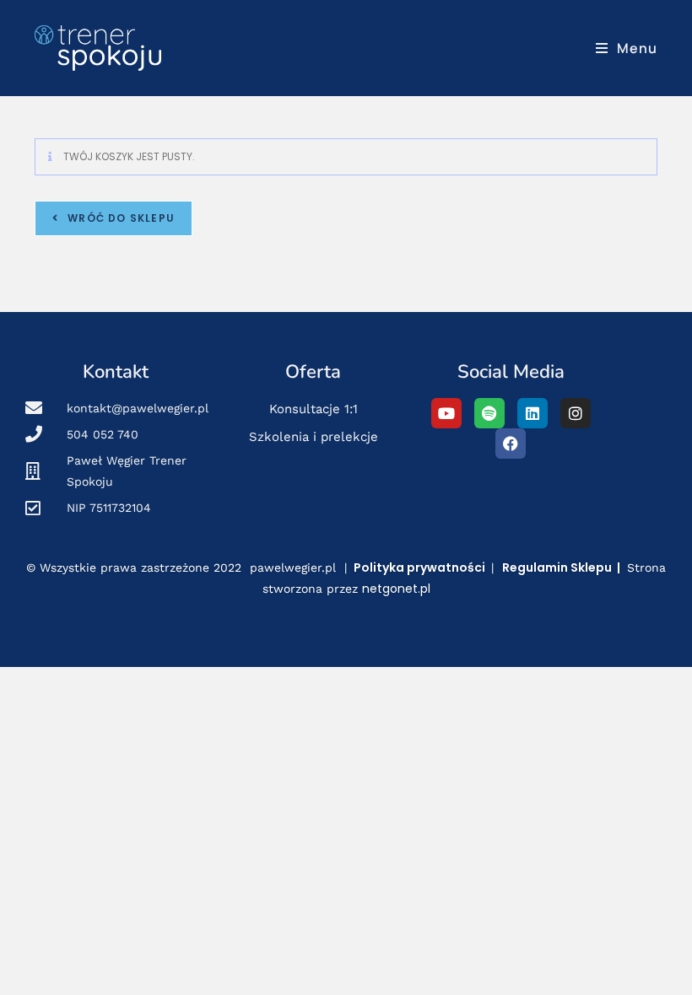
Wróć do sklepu (119, 218)
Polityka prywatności (419, 567)
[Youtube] (446, 413)
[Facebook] (510, 443)
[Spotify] (489, 413)
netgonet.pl (396, 588)
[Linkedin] (532, 413)
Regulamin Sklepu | (562, 567)
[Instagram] (575, 413)
